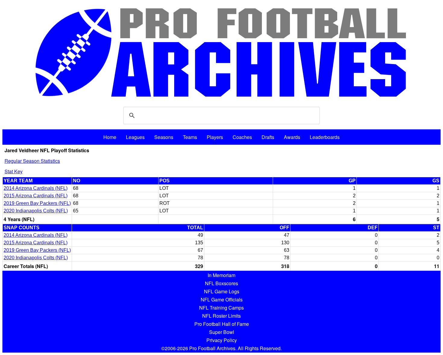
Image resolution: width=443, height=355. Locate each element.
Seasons (163, 137)
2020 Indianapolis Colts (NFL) (36, 210)
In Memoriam (221, 275)
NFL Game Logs (221, 291)
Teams (190, 137)
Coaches (242, 137)
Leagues (135, 137)
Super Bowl (221, 332)
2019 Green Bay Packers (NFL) (37, 203)
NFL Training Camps (221, 307)
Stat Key (14, 171)
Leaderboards (325, 137)
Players (215, 137)
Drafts (268, 137)
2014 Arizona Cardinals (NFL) (36, 188)
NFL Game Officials (222, 299)
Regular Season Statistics (32, 160)
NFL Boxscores (221, 283)
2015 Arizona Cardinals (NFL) (36, 195)
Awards (292, 137)
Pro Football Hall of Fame (221, 323)
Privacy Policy (221, 340)
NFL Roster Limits (221, 315)
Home (109, 137)
